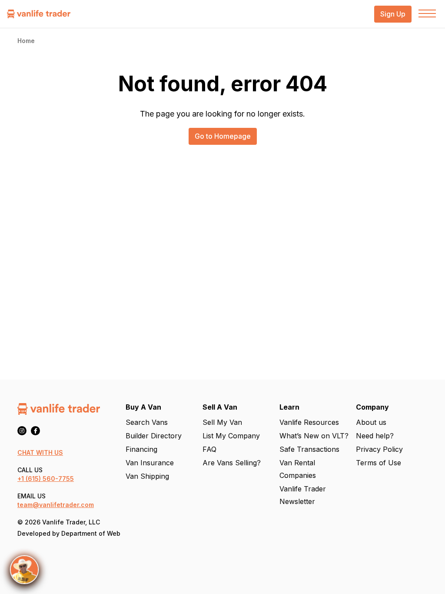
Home (26, 40)
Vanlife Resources (309, 422)
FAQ (209, 449)
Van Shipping (147, 476)
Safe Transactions (309, 449)
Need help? (375, 435)
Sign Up (392, 14)
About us (371, 422)
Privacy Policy (379, 449)
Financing (141, 449)
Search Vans (147, 422)
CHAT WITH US (40, 452)
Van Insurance (150, 462)
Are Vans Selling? (232, 462)
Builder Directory (154, 435)
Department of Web (90, 533)
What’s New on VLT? (314, 435)
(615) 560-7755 (50, 478)
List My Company (231, 435)
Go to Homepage (223, 136)
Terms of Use (378, 462)
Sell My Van (222, 422)
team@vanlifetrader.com (55, 504)
